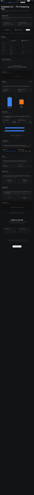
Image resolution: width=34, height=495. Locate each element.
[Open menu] (32, 1)
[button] (11, 29)
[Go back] (1, 29)
